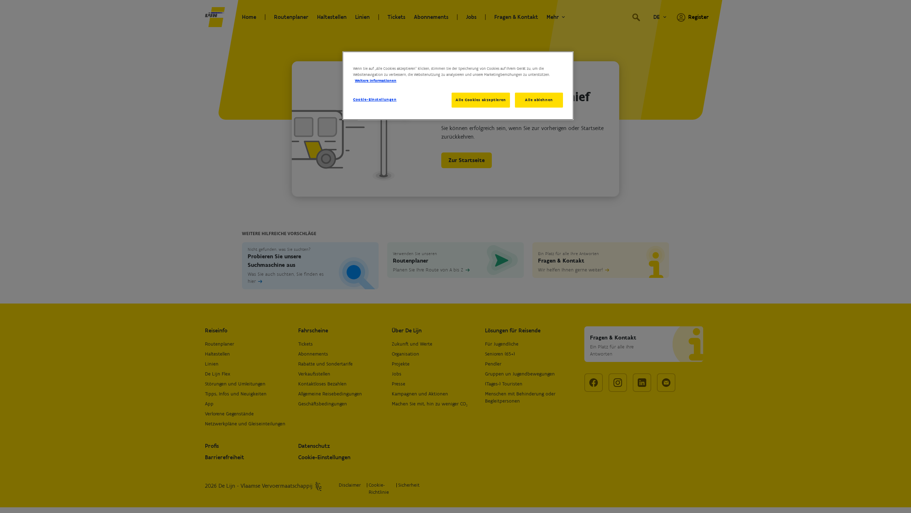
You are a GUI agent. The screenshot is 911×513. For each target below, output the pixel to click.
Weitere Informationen (375, 80)
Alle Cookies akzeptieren (481, 99)
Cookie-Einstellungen (374, 99)
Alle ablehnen (539, 99)
